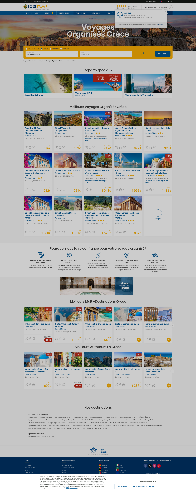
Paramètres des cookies (148, 482)
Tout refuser (122, 486)
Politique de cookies (71, 488)
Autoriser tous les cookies (143, 486)
